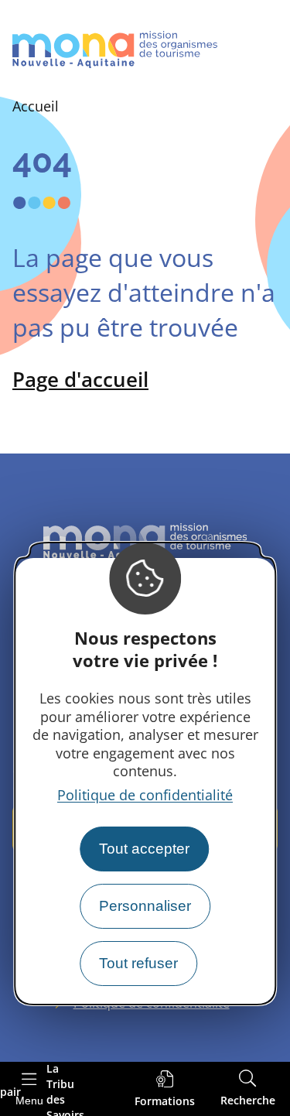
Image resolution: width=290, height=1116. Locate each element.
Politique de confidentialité (145, 795)
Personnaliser (145, 906)
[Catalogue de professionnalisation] (165, 1089)
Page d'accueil (80, 379)
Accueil (35, 106)
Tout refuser (138, 963)
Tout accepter (144, 848)
